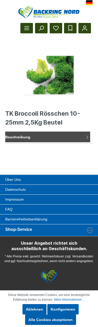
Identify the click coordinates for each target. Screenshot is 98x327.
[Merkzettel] (56, 28)
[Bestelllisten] (70, 28)
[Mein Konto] (84, 28)
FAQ (9, 209)
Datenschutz (15, 189)
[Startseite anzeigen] (49, 12)
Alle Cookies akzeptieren (50, 320)
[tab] (47, 137)
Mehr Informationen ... (69, 299)
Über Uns (13, 179)
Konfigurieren (63, 309)
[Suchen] (41, 28)
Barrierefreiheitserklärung (26, 219)
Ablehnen (34, 309)
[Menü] (26, 28)
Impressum (14, 199)
